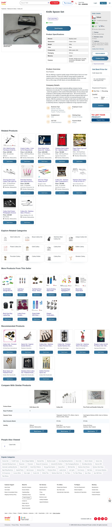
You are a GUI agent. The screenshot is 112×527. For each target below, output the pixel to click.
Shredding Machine (87, 464)
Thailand (20, 513)
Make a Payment (26, 505)
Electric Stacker (89, 461)
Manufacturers (95, 487)
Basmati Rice (40, 461)
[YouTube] (105, 518)
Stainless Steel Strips (98, 467)
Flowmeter (30, 464)
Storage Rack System (49, 467)
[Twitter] (102, 518)
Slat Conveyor (30, 470)
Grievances (7, 525)
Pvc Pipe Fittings (77, 473)
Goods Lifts (36, 473)
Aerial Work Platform (35, 467)
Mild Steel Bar (71, 467)
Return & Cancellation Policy (11, 492)
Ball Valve (89, 470)
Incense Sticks (17, 473)
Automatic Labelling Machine (9, 467)
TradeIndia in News (26, 494)
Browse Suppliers (78, 489)
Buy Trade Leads (61, 489)
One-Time (96, 91)
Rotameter (22, 464)
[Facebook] (95, 518)
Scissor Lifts (99, 461)
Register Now (101, 120)
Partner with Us (25, 503)
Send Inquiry (59, 28)
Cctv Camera (80, 470)
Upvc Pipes (88, 473)
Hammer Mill (98, 464)
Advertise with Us (43, 487)
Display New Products (62, 487)
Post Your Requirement (79, 487)
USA (47, 513)
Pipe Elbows (5, 476)
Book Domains (43, 489)
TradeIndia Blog (25, 492)
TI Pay (41, 492)
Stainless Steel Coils (57, 473)
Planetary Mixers (52, 470)
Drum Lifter (79, 461)
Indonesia (31, 513)
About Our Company (26, 487)
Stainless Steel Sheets (84, 467)
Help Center (7, 487)
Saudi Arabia (42, 513)
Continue (100, 105)
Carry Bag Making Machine (66, 461)
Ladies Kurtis (62, 470)
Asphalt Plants (19, 470)
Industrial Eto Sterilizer (57, 464)
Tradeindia (3, 8)
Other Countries (56, 513)
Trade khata (42, 494)
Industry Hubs (95, 489)
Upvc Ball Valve (98, 473)
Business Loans (43, 497)
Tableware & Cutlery (11, 8)
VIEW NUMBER (100, 53)
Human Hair (5, 461)
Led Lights (71, 470)
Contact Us (24, 500)
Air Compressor (6, 473)
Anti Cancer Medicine (100, 470)
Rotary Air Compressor (42, 464)
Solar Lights (27, 473)
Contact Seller (100, 58)
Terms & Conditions (25, 525)
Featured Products (96, 494)
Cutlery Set (19, 8)
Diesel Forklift (23, 467)
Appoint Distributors (44, 502)
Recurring (105, 91)
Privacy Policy (15, 525)
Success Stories (25, 489)
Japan (6, 513)
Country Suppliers (96, 492)
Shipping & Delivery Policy (10, 494)
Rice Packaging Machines (72, 464)
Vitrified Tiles (45, 473)
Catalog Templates (44, 499)
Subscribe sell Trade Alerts (80, 492)
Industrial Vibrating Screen (9, 464)
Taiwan (14, 513)
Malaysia (25, 513)
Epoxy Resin (61, 467)
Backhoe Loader (51, 461)
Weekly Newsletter (26, 508)
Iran (50, 513)
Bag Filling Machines (7, 470)
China (10, 513)
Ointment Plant (41, 470)
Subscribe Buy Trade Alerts (63, 492)
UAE (36, 513)
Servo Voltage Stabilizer (28, 461)
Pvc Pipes (67, 473)
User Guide (7, 489)
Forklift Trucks (15, 461)
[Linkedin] (99, 518)
